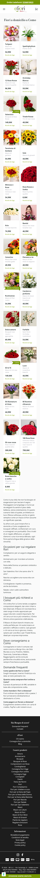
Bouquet (20, 759)
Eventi (20, 779)
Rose (20, 825)
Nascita (6, 577)
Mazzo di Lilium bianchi (14, 622)
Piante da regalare (20, 820)
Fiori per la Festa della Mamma (20, 797)
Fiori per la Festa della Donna (20, 794)
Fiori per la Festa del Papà (20, 792)
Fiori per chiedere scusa (20, 789)
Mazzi (20, 807)
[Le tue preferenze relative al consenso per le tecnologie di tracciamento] (4, 874)
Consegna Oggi (20, 774)
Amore (20, 754)
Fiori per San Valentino (20, 805)
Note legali (20, 840)
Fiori (20, 784)
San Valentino (9, 571)
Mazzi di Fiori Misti (20, 815)
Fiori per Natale (20, 802)
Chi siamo (20, 739)
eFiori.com (10, 524)
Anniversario (8, 559)
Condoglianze (9, 584)
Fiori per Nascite (20, 799)
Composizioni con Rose (20, 764)
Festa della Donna (10, 565)
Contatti (20, 729)
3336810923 (28, 2)
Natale (6, 590)
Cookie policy (20, 845)
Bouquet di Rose (20, 761)
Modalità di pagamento (20, 835)
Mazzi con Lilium (20, 810)
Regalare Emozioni (20, 822)
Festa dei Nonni (20, 782)
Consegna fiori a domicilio (20, 741)
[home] (20, 9)
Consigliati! (20, 777)
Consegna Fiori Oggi (20, 769)
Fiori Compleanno (20, 787)
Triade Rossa (30, 633)
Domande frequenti (20, 726)
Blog (20, 744)
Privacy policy (20, 842)
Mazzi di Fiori (20, 812)
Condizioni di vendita (20, 837)
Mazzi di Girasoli (20, 817)
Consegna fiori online (20, 771)
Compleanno (8, 553)
